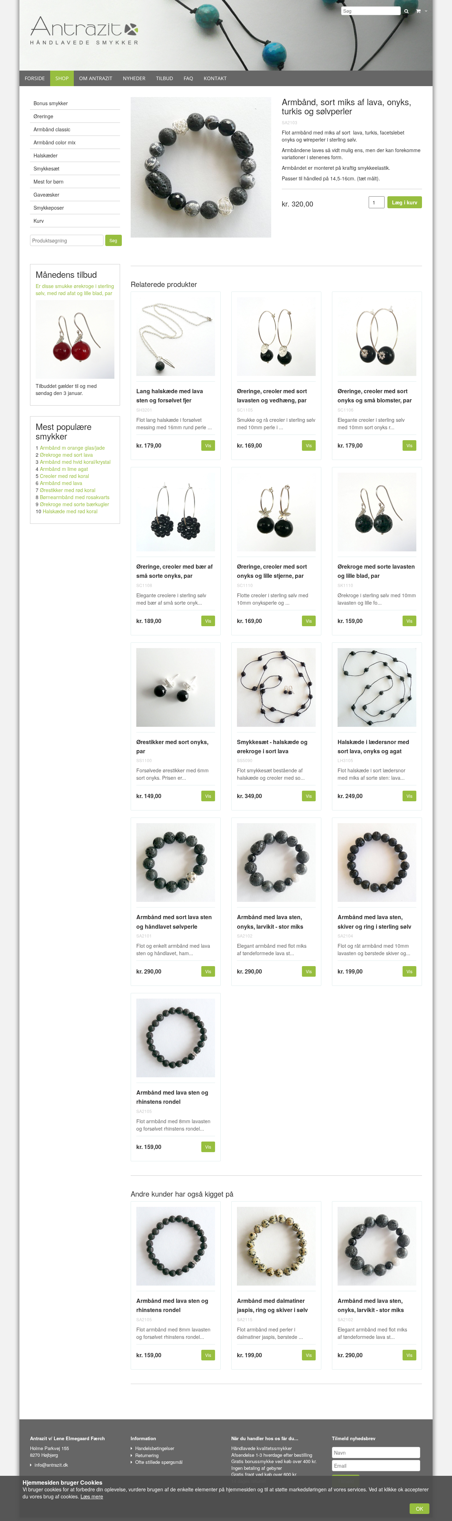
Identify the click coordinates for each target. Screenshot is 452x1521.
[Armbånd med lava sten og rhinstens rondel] (175, 1041)
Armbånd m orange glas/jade (72, 447)
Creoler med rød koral (64, 475)
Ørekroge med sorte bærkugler (74, 504)
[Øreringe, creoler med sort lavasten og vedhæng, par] (276, 339)
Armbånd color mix (55, 142)
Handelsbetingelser (154, 1448)
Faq (188, 78)
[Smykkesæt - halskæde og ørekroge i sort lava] (276, 690)
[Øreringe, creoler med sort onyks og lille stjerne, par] (276, 515)
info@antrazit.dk (51, 1464)
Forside (35, 78)
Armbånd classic (52, 129)
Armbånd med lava (61, 482)
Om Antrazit (95, 78)
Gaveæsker (46, 194)
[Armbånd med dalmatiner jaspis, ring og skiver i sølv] (276, 1249)
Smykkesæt (46, 168)
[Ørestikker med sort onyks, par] (175, 690)
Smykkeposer (49, 207)
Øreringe (43, 116)
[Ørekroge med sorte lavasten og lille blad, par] (377, 515)
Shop (62, 78)
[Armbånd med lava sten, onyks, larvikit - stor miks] (276, 865)
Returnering (147, 1455)
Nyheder (134, 78)
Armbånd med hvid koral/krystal (75, 461)
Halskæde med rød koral (70, 511)
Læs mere (92, 1496)
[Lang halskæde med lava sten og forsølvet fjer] (175, 339)
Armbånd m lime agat (64, 468)
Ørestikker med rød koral (67, 489)
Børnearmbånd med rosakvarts (74, 497)
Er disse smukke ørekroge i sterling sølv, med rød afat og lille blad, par (75, 289)
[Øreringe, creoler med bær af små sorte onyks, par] (175, 515)
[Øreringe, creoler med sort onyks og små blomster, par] (377, 339)
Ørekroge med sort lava (66, 454)
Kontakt (215, 78)
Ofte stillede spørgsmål (159, 1462)
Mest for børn (49, 181)
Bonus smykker (51, 103)
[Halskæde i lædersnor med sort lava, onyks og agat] (377, 690)
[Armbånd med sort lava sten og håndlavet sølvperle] (175, 865)
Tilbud (164, 78)
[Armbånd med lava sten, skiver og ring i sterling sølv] (377, 865)
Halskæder (46, 155)
